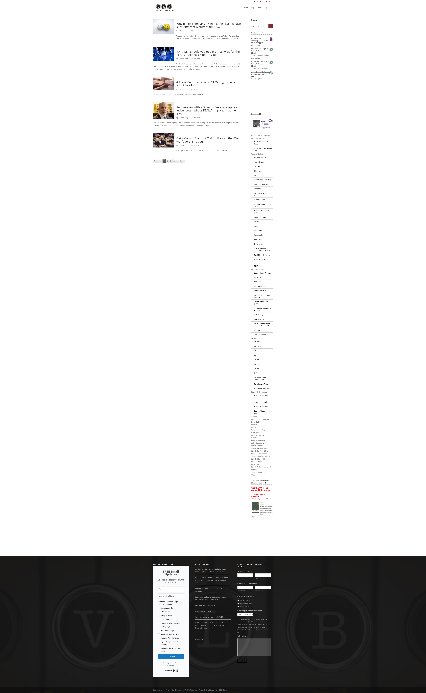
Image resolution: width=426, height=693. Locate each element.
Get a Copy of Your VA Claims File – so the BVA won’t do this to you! (207, 139)
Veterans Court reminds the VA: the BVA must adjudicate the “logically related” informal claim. (212, 580)
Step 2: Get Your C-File (259, 451)
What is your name (245, 571)
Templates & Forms (261, 384)
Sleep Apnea (258, 244)
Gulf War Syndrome (261, 184)
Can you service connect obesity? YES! (209, 617)
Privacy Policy (200, 639)
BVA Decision (259, 319)
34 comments (196, 145)
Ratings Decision (260, 286)
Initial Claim (258, 277)
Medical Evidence (257, 435)
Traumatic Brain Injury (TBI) (262, 260)
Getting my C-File (167, 627)
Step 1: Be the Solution (259, 448)
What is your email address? (249, 584)
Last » (182, 161)
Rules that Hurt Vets (258, 443)
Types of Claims (257, 154)
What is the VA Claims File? (205, 611)
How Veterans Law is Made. (205, 605)
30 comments (196, 31)
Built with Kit (171, 671)
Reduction (258, 231)
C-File (256, 373)
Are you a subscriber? (246, 596)
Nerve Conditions (260, 217)
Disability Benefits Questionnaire (260, 378)
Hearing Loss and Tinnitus (260, 194)
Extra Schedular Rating (262, 180)
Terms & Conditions (206, 690)
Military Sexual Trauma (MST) (262, 205)
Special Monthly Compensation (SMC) (262, 249)
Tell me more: (243, 636)
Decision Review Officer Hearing (263, 296)
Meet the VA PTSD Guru (261, 143)
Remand (257, 330)
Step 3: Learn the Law (259, 454)
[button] (171, 626)
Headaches (258, 189)
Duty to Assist (256, 424)
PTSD (256, 226)
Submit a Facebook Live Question (263, 412)
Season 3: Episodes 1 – (262, 406)
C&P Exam (258, 282)
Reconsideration (260, 291)
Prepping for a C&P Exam (170, 638)
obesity (257, 222)
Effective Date (256, 427)
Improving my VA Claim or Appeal (170, 649)
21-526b (257, 342)
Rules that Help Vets (258, 440)
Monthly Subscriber (246, 603)
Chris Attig (184, 31)
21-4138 (257, 364)
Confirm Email (259, 591)
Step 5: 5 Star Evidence (259, 459)
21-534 (256, 351)
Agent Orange (259, 162)
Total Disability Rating (262, 255)
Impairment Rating (258, 430)
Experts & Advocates (258, 138)
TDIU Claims (165, 612)
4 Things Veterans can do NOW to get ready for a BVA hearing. (208, 83)
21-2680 (257, 360)
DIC (255, 175)
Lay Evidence (256, 432)
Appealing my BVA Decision (171, 634)
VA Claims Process (258, 269)
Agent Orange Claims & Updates (169, 643)
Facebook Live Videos (259, 392)
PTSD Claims (165, 619)
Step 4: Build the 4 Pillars (260, 456)
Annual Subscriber (245, 600)
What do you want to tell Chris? (250, 611)
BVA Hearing (258, 315)
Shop (259, 8)
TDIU (256, 266)
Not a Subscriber (245, 606)
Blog (252, 8)
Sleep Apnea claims (168, 608)
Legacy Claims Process (262, 273)
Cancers (257, 166)
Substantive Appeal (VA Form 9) (262, 309)
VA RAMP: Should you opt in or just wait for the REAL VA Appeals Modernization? (208, 53)
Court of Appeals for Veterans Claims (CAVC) (262, 325)
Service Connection (258, 446)
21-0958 (257, 355)
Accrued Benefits (260, 157)
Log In (266, 8)
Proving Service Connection (171, 623)
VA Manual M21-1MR (262, 388)
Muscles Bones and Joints (261, 212)
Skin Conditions (260, 239)
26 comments (196, 59)
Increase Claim (259, 200)
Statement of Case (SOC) (261, 303)
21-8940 (257, 368)
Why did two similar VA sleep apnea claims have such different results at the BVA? (208, 25)
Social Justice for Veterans (260, 135)
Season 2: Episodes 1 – (262, 402)
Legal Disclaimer (222, 690)
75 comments (196, 118)
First (239, 578)
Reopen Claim (259, 235)
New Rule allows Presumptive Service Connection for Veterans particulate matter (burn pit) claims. (211, 625)
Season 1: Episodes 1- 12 (262, 396)
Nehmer (254, 438)
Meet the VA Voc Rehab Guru (263, 149)
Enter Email (241, 591)
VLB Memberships (167, 631)
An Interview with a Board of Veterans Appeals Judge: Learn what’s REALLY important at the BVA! (207, 110)
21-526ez (257, 346)
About (245, 8)
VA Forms (254, 338)
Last (256, 578)
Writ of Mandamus (261, 335)
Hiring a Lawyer (166, 616)
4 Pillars (254, 417)
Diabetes (257, 171)
